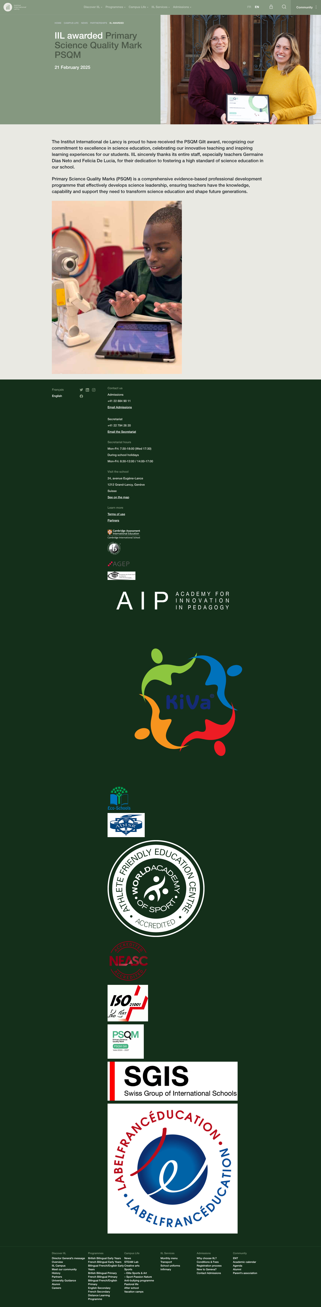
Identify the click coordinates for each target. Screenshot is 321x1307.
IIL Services (160, 7)
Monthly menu (169, 1258)
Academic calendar (244, 1262)
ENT (235, 1258)
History (56, 1273)
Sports (128, 1270)
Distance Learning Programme (99, 1298)
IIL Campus (59, 1266)
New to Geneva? (207, 1270)
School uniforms (170, 1266)
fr (249, 7)
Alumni (56, 1284)
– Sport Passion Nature (138, 1277)
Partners (113, 520)
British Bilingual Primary (102, 1273)
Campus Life (137, 7)
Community (304, 7)
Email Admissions (120, 407)
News (127, 1258)
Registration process (209, 1266)
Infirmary (165, 1270)
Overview (57, 1262)
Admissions (181, 7)
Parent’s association (245, 1273)
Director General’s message (68, 1258)
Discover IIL (92, 7)
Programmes (114, 7)
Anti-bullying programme (139, 1281)
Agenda (237, 1266)
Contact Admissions (209, 1273)
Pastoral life (131, 1284)
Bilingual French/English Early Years (106, 1268)
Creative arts (132, 1266)
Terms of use (116, 514)
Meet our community (64, 1270)
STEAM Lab (131, 1262)
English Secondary (99, 1288)
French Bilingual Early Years (104, 1262)
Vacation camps (133, 1292)
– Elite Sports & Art (135, 1273)
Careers (56, 1288)
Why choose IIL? (207, 1258)
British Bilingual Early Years (104, 1258)
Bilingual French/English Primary (102, 1283)
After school (131, 1288)
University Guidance (64, 1281)
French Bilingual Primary (102, 1277)
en (257, 7)
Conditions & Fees (208, 1262)
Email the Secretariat (122, 432)
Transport (166, 1262)
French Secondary (99, 1292)
